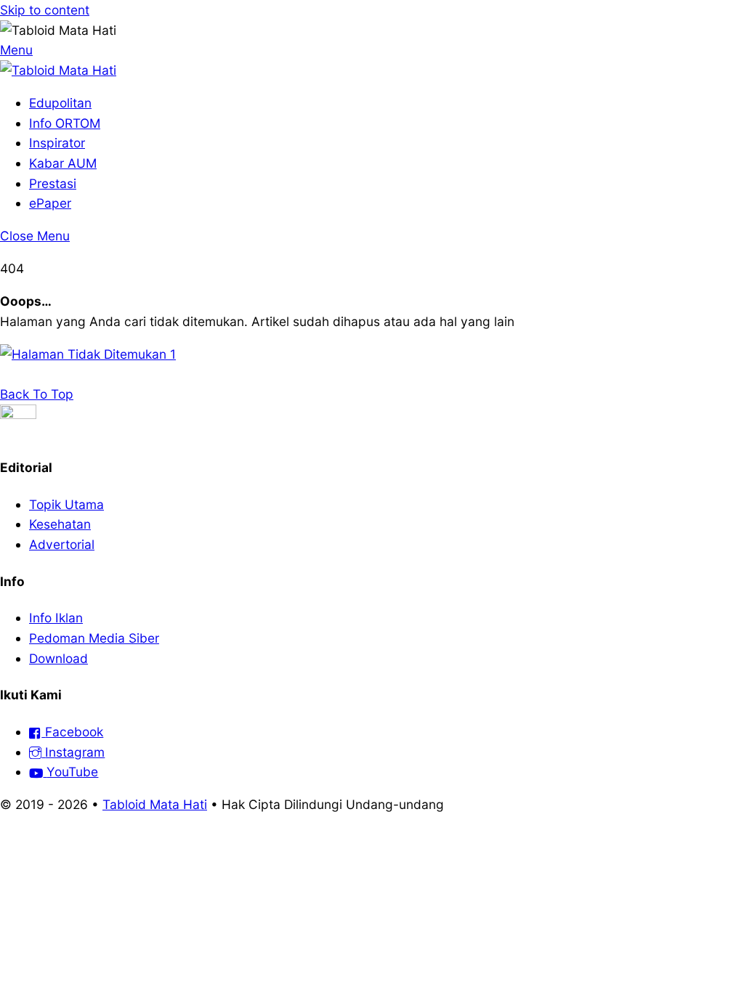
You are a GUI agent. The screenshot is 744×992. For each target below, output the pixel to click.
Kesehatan (60, 524)
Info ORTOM (64, 123)
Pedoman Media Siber (94, 638)
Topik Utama (66, 504)
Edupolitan (60, 102)
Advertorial (61, 544)
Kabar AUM (63, 163)
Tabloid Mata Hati (154, 804)
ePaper (50, 203)
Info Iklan (56, 617)
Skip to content (44, 9)
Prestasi (52, 183)
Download (58, 658)
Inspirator (57, 142)
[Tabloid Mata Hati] (58, 70)
